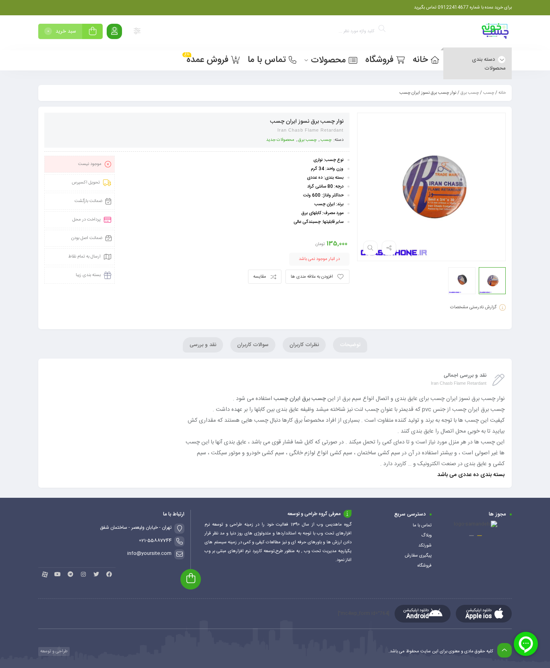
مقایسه (259, 276)
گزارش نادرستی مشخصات (473, 307)
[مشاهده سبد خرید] (93, 32)
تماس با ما (422, 525)
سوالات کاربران (253, 344)
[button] (479, 535)
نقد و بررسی (203, 344)
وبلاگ (426, 535)
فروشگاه (425, 565)
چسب (488, 93)
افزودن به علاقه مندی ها (312, 276)
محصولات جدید (280, 140)
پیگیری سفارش (418, 555)
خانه (502, 93)
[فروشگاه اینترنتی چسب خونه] (496, 32)
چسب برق (470, 93)
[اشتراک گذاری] (389, 248)
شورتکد (425, 545)
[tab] (350, 345)
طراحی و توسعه (53, 651)
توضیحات (350, 344)
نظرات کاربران (304, 344)
